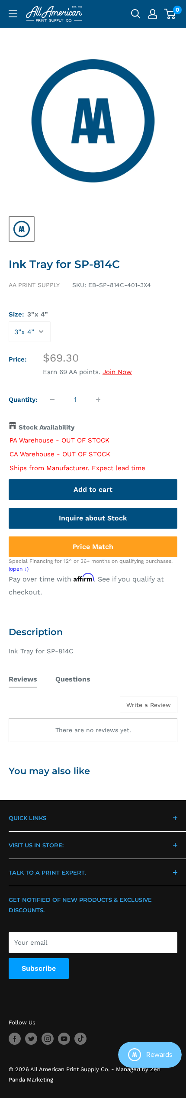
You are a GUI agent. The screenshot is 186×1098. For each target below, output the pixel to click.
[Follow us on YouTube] (64, 1039)
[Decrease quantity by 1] (52, 400)
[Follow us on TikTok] (80, 1039)
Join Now (117, 372)
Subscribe (39, 968)
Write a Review (148, 704)
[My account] (152, 14)
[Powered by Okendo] (30, 708)
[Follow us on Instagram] (48, 1039)
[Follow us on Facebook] (15, 1039)
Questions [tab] (72, 679)
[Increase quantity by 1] (98, 400)
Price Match (93, 547)
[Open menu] (13, 13)
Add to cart (93, 489)
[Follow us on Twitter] (31, 1039)
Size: (28, 314)
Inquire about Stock (93, 518)
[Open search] (136, 14)
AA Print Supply (34, 284)
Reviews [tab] (23, 679)
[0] (170, 14)
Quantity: (23, 400)
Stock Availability (46, 427)
